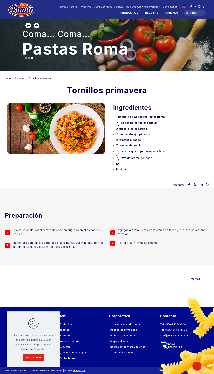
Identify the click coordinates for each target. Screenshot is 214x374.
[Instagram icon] (199, 6)
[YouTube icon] (195, 6)
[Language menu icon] (184, 6)
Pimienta (122, 169)
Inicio (8, 78)
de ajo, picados (133, 134)
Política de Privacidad (33, 349)
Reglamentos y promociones (143, 6)
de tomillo (129, 145)
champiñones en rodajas (136, 122)
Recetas (19, 78)
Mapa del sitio (119, 341)
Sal (118, 164)
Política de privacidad (123, 329)
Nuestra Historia (68, 6)
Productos (65, 324)
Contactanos (170, 6)
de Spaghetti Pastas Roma (140, 116)
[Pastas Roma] (21, 9)
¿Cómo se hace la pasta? (108, 6)
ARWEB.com (79, 370)
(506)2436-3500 (175, 324)
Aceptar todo (33, 357)
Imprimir (195, 278)
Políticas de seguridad (124, 335)
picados (128, 140)
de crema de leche (134, 158)
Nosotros (86, 6)
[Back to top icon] (196, 366)
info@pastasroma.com (174, 335)
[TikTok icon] (203, 6)
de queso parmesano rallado (140, 151)
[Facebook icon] (191, 6)
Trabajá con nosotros (123, 352)
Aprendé (64, 335)
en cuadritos (131, 128)
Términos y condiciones (125, 324)
